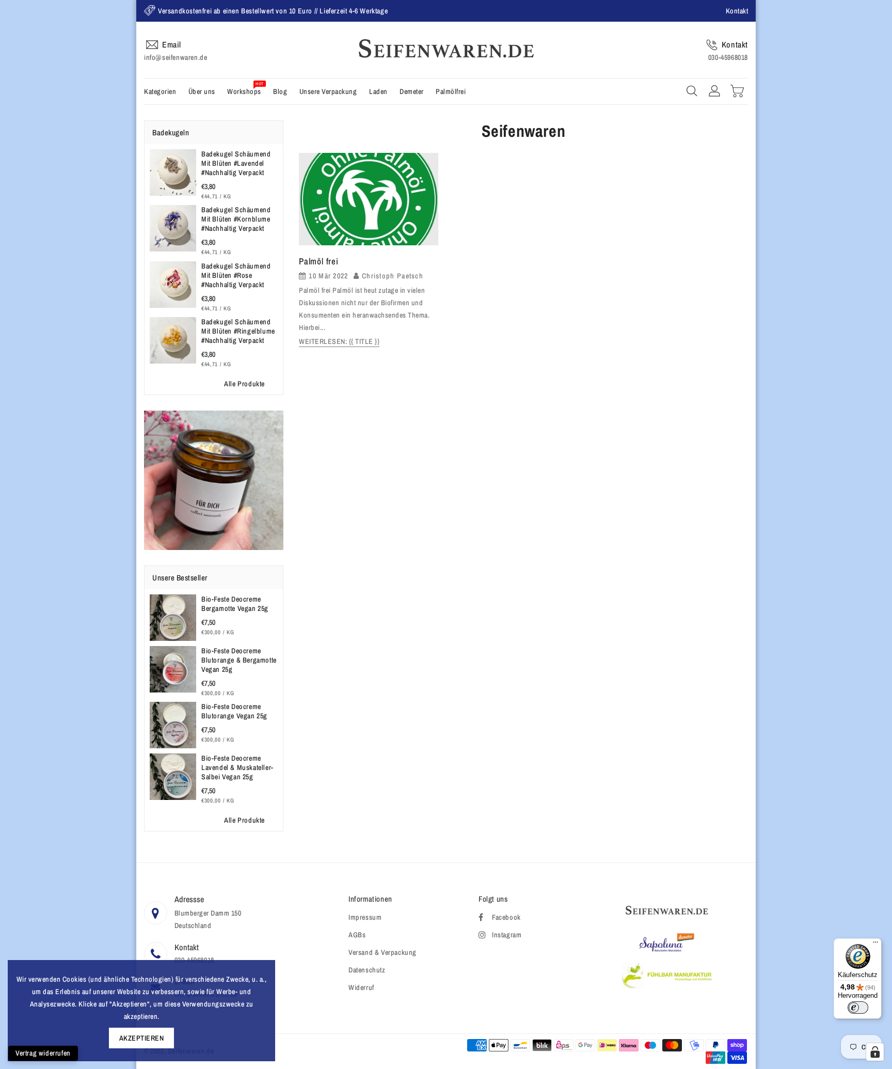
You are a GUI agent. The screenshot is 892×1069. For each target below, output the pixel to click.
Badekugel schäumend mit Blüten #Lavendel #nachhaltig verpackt (235, 163)
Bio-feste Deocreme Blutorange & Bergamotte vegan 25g (239, 660)
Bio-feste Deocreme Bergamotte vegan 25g (234, 603)
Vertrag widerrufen (43, 1053)
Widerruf (361, 987)
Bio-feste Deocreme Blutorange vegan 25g (234, 711)
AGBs (356, 934)
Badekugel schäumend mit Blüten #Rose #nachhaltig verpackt (235, 275)
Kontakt (737, 10)
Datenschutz (367, 969)
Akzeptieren (141, 1038)
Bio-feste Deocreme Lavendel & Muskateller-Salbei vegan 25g (237, 767)
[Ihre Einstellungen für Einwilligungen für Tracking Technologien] (875, 1052)
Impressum (364, 917)
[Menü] (875, 944)
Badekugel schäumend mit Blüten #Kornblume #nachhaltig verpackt (235, 219)
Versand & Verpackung (382, 952)
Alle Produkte (244, 383)
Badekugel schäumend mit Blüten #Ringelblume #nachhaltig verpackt (238, 331)
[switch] (858, 1007)
